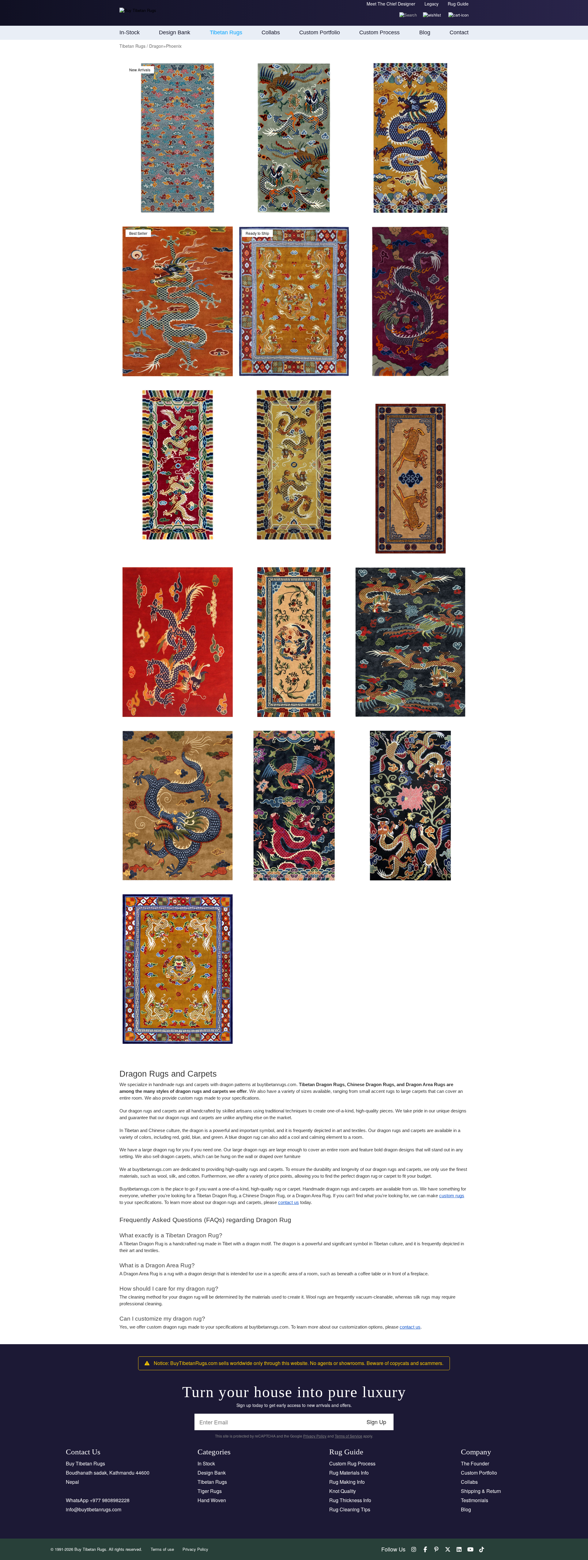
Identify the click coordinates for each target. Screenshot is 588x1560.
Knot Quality (342, 1490)
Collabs (469, 1481)
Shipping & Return (481, 1490)
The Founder (475, 1463)
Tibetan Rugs (212, 1481)
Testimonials (474, 1500)
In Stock (206, 1463)
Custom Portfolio (479, 1472)
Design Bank (212, 1472)
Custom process (379, 32)
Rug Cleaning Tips (349, 1509)
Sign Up (376, 1422)
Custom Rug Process (352, 1463)
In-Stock (129, 32)
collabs (271, 32)
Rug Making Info (347, 1481)
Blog (424, 32)
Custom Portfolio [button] (319, 32)
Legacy (431, 4)
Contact (459, 32)
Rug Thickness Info (350, 1500)
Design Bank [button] (174, 32)
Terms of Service (348, 1435)
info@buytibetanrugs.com (93, 1509)
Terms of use (162, 1549)
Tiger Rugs (210, 1490)
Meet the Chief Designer (391, 4)
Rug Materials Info (349, 1472)
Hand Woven (212, 1500)
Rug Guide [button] (458, 4)
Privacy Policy (314, 1435)
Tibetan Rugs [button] (226, 32)
